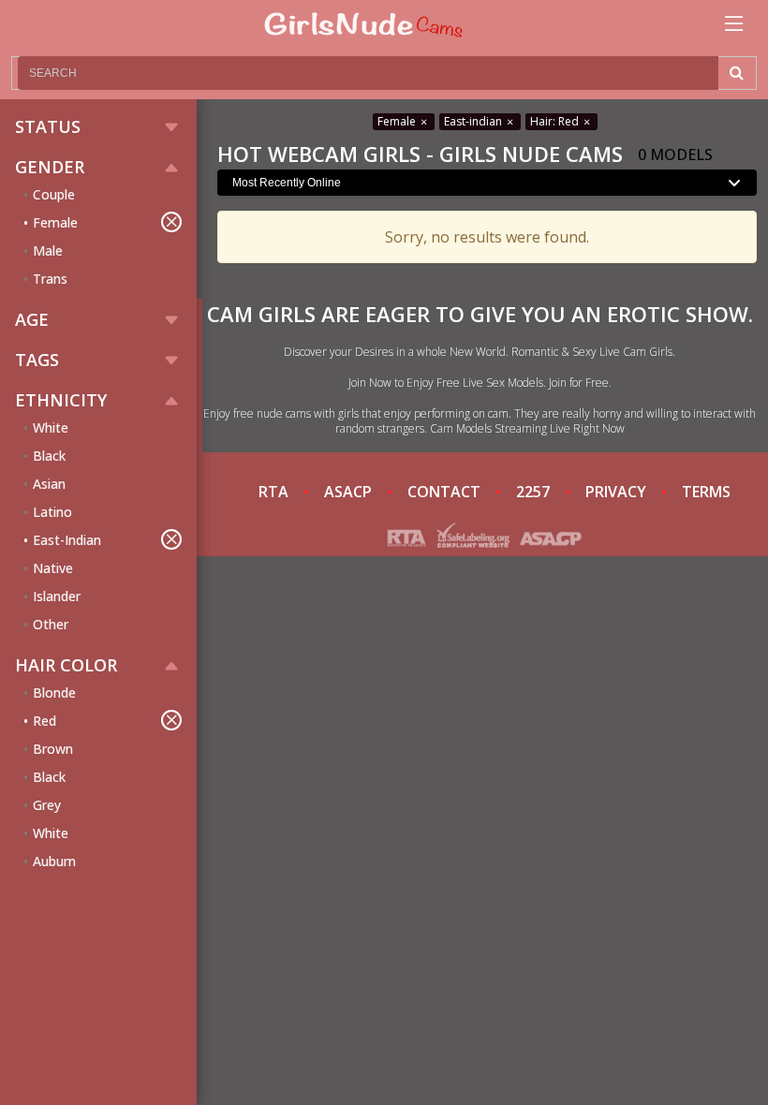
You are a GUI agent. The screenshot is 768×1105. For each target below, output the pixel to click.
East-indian (474, 121)
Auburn (54, 861)
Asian (49, 484)
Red (44, 720)
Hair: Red (556, 121)
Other (50, 624)
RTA (273, 491)
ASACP (348, 491)
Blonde (54, 692)
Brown (53, 749)
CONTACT (443, 491)
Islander (57, 596)
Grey (47, 805)
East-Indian (67, 540)
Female (55, 222)
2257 (533, 491)
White (50, 427)
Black (49, 455)
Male (48, 250)
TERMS (706, 491)
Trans (50, 278)
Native (53, 568)
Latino (52, 512)
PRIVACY (615, 491)
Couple (54, 194)
